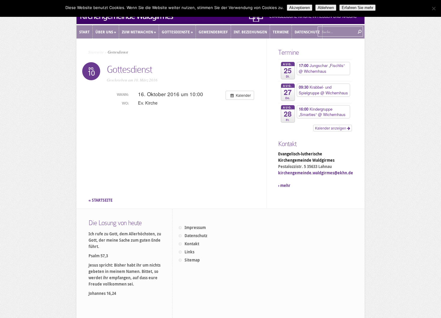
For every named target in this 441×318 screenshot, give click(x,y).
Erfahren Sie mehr (357, 7)
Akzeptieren (299, 7)
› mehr (284, 185)
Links (189, 252)
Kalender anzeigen (331, 127)
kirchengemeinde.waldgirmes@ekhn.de (315, 173)
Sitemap (192, 260)
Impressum (195, 227)
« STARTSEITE (100, 200)
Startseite (96, 52)
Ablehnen (326, 7)
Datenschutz (195, 235)
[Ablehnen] (433, 8)
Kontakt (191, 243)
